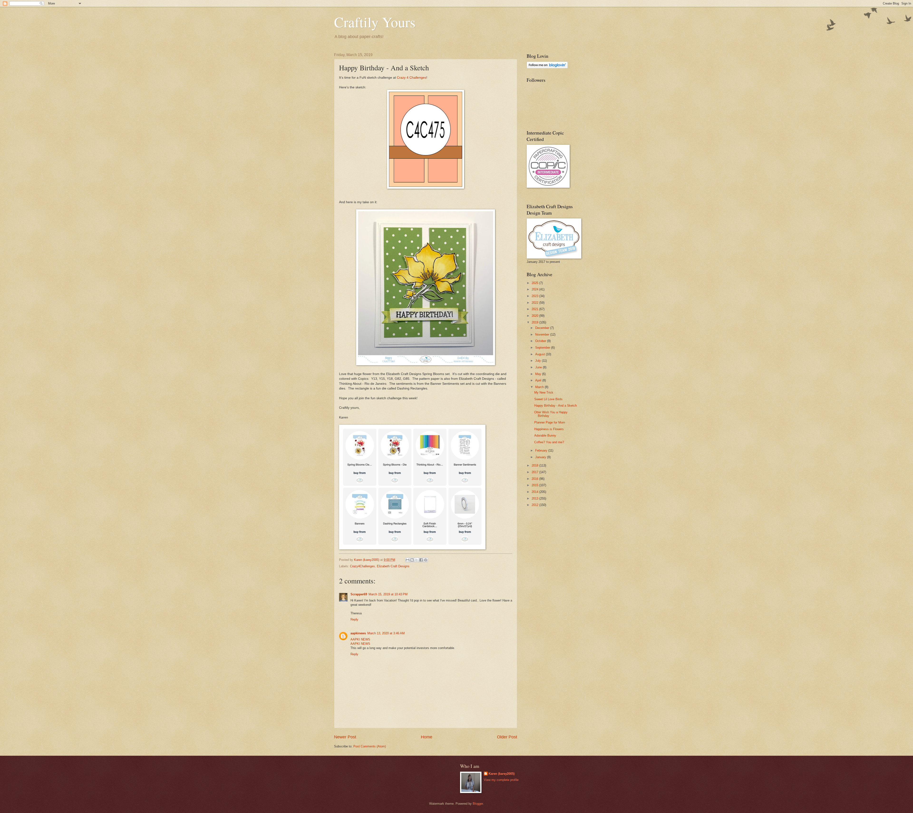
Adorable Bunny (545, 435)
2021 (535, 309)
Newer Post (345, 737)
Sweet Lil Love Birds (548, 399)
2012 (535, 505)
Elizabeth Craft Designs (393, 566)
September (543, 347)
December (542, 328)
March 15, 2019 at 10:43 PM (388, 594)
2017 (535, 472)
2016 (535, 479)
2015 (535, 485)
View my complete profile (501, 780)
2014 (535, 492)
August (540, 354)
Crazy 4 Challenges (411, 77)
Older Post (507, 737)
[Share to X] (416, 560)
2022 (535, 302)
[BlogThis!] (412, 560)
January (541, 457)
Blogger (478, 803)
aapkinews (358, 633)
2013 (535, 498)
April (538, 380)
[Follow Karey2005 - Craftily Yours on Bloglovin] (547, 67)
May (538, 374)
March (540, 387)
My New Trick (543, 392)
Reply (354, 619)
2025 (535, 283)
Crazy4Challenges (362, 566)
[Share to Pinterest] (425, 560)
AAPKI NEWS (360, 639)
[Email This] (407, 560)
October (541, 341)
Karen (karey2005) (502, 773)
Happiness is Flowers (549, 429)
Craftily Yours (374, 21)
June (539, 367)
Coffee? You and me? (549, 442)
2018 (535, 465)
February (541, 450)
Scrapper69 (358, 594)
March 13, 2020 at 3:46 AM (386, 633)
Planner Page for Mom (549, 422)
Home (426, 737)
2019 (535, 322)
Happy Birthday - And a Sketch (555, 405)
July (538, 360)
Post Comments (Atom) (369, 746)
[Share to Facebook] (421, 560)
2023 (535, 296)
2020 (535, 316)
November (542, 334)
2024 (535, 289)
